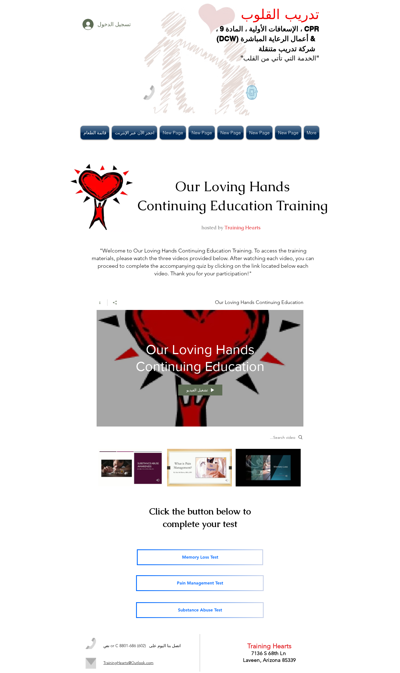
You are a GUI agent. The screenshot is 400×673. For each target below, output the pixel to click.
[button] (95, 132)
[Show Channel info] (102, 302)
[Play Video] (268, 467)
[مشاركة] (114, 302)
